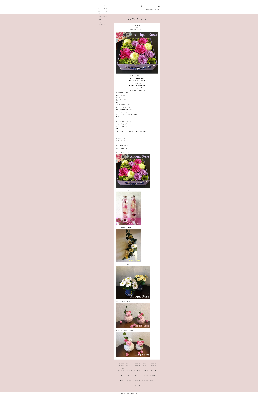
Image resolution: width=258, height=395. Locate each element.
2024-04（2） (138, 368)
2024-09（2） (154, 365)
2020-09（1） (137, 377)
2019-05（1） (122, 382)
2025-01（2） (138, 365)
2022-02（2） (122, 375)
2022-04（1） (153, 372)
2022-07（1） (137, 372)
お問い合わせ (101, 24)
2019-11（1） (137, 380)
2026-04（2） (129, 363)
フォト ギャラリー (102, 16)
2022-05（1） (145, 372)
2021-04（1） (153, 375)
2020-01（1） (130, 380)
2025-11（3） (145, 363)
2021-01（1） (121, 377)
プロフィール (101, 22)
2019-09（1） (145, 380)
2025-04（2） (129, 365)
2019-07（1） (153, 380)
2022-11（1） (121, 372)
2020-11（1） (129, 377)
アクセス (100, 19)
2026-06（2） (121, 363)
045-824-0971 (121, 138)
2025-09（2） (154, 363)
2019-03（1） (130, 382)
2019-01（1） (137, 382)
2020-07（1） (145, 377)
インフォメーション (103, 8)
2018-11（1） (145, 382)
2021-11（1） (129, 375)
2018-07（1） (137, 385)
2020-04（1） (122, 380)
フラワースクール (102, 11)
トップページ (101, 6)
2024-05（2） (129, 368)
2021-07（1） (145, 375)
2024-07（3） (121, 368)
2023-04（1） (146, 370)
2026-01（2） (138, 363)
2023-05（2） (137, 370)
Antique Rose (150, 6)
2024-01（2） (146, 368)
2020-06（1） (153, 377)
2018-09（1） (153, 382)
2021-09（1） (137, 375)
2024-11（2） (145, 365)
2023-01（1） (154, 370)
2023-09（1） (121, 370)
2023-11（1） (154, 368)
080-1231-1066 (121, 140)
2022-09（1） (129, 372)
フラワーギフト (102, 14)
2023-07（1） (129, 370)
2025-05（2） (121, 365)
